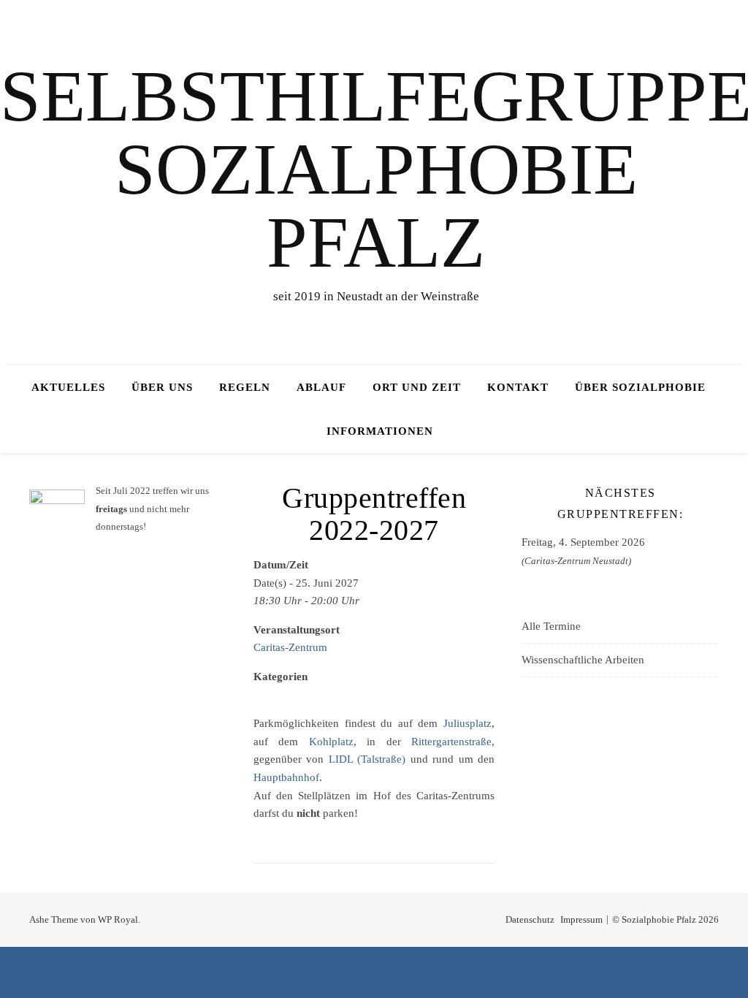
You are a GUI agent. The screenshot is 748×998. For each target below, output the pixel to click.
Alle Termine (551, 626)
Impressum (581, 919)
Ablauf (321, 387)
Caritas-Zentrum (290, 647)
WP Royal (118, 919)
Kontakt (518, 387)
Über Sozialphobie (640, 387)
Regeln (244, 387)
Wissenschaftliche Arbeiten (583, 660)
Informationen (380, 431)
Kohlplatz (331, 741)
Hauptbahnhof (286, 777)
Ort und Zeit (417, 387)
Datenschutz (529, 919)
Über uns (162, 387)
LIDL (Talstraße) (367, 759)
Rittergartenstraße (451, 741)
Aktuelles (68, 387)
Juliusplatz (467, 723)
